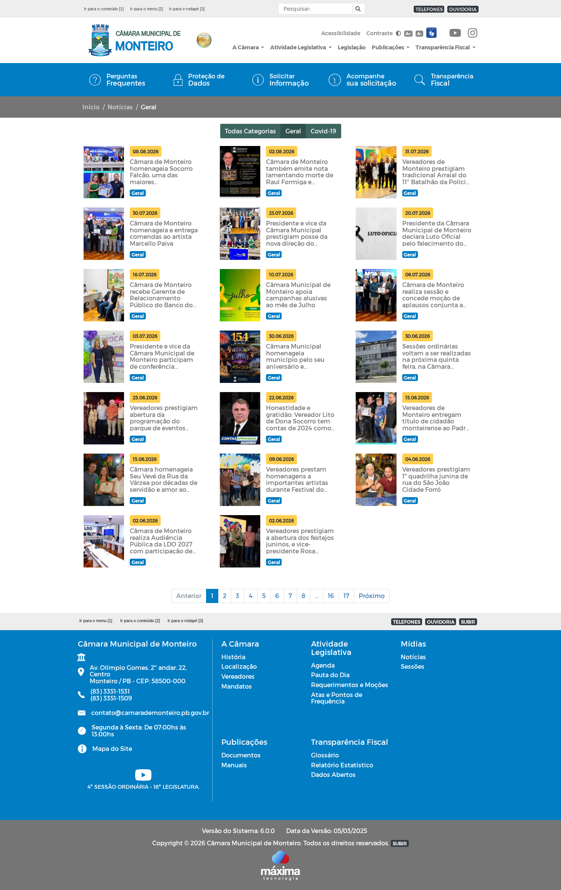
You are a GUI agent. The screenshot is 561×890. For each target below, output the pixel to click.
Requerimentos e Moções (349, 684)
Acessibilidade (340, 33)
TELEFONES (429, 9)
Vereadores (238, 676)
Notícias (120, 106)
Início (91, 106)
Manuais (234, 764)
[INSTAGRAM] (472, 33)
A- (419, 33)
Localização (239, 666)
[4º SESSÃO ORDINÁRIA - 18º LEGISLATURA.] (455, 33)
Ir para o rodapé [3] (187, 8)
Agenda (323, 665)
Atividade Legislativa (298, 47)
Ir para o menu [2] (146, 8)
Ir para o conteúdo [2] (140, 620)
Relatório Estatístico (342, 764)
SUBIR (468, 621)
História (233, 656)
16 (331, 595)
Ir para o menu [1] (95, 620)
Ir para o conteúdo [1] (104, 8)
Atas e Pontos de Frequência (336, 698)
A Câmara (246, 47)
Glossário (325, 755)
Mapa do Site (112, 748)
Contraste (380, 33)
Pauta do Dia (330, 674)
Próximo (372, 595)
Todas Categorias (250, 131)
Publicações (388, 47)
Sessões (412, 666)
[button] (357, 9)
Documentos (241, 755)
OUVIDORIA (463, 9)
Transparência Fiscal (443, 47)
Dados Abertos (333, 774)
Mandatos (236, 686)
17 (346, 595)
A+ (408, 33)
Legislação (352, 47)
